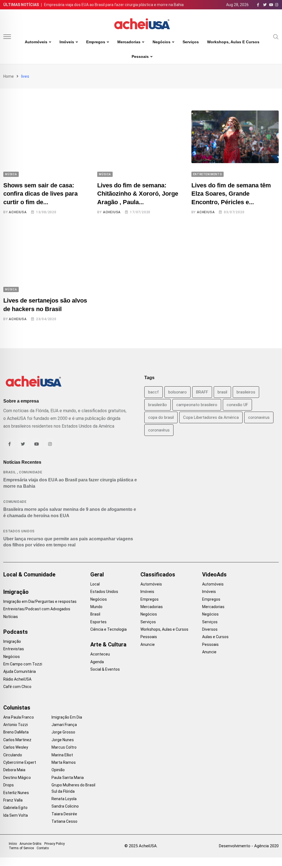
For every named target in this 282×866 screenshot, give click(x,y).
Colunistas (16, 707)
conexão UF (237, 404)
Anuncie (147, 644)
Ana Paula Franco (18, 717)
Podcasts (15, 631)
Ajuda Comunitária (19, 671)
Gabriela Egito (15, 807)
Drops (8, 785)
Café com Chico (17, 686)
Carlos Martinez (17, 740)
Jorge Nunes (62, 740)
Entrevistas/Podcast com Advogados (36, 609)
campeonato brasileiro (196, 404)
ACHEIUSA (17, 212)
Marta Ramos (63, 762)
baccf (153, 392)
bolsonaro (177, 392)
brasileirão (157, 404)
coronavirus (259, 417)
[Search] (276, 36)
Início (13, 844)
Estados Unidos (19, 531)
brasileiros (246, 392)
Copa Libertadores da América (211, 417)
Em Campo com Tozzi (22, 664)
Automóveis (36, 42)
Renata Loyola (64, 799)
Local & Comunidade (29, 574)
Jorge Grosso (63, 732)
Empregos (95, 42)
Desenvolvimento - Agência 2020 (249, 845)
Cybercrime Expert (19, 762)
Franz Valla (13, 800)
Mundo (96, 607)
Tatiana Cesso (64, 821)
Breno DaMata (16, 732)
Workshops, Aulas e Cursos (233, 42)
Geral (97, 574)
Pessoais (140, 56)
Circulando (12, 755)
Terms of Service (21, 848)
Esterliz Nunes (16, 793)
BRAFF (202, 392)
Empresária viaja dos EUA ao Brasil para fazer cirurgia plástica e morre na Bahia (114, 4)
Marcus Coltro (64, 747)
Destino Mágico (17, 777)
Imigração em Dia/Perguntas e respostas (40, 601)
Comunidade (30, 472)
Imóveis (66, 42)
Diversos (210, 629)
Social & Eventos (105, 669)
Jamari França (64, 724)
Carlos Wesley (15, 747)
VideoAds (214, 574)
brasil (222, 392)
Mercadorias (128, 42)
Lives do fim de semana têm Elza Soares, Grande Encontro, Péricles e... (231, 194)
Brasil (9, 472)
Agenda (97, 662)
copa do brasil (161, 417)
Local (95, 584)
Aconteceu (100, 654)
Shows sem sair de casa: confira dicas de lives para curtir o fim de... (40, 194)
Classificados (157, 574)
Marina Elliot (62, 755)
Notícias (10, 616)
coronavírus (159, 430)
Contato (43, 848)
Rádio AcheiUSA (17, 679)
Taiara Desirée (64, 814)
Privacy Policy (54, 844)
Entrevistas (13, 649)
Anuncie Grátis (31, 844)
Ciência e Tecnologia (108, 629)
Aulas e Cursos (215, 637)
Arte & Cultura (108, 644)
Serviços (191, 42)
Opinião (58, 770)
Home (8, 76)
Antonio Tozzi (15, 724)
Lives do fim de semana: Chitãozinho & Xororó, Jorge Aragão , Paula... (137, 194)
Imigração (16, 592)
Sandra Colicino (65, 806)
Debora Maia (14, 770)
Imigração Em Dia (66, 717)
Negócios (161, 42)
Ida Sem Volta (15, 815)
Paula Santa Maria (67, 777)
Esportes (98, 622)
